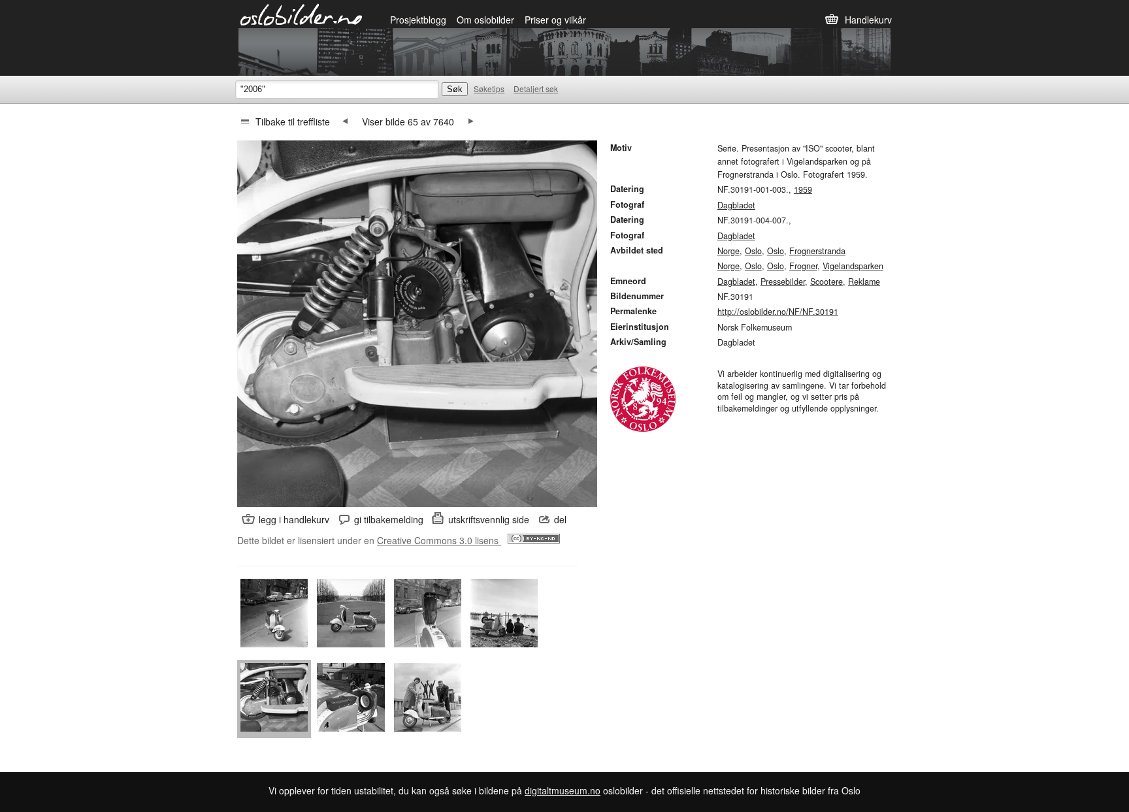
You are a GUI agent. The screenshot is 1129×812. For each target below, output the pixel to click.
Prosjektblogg (418, 19)
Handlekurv (868, 19)
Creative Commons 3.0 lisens (439, 540)
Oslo (753, 251)
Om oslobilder (485, 19)
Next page (471, 121)
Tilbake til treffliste (292, 121)
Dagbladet (736, 205)
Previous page (345, 121)
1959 (803, 189)
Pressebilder (783, 281)
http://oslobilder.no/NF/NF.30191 (777, 311)
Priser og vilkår (555, 19)
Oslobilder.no (301, 14)
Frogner (803, 266)
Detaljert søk (536, 88)
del (560, 519)
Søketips (489, 88)
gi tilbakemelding (388, 519)
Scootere (826, 281)
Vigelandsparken (853, 266)
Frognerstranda (817, 251)
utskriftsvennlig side (488, 519)
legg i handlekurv (294, 519)
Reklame (864, 281)
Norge (728, 251)
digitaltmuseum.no (562, 790)
